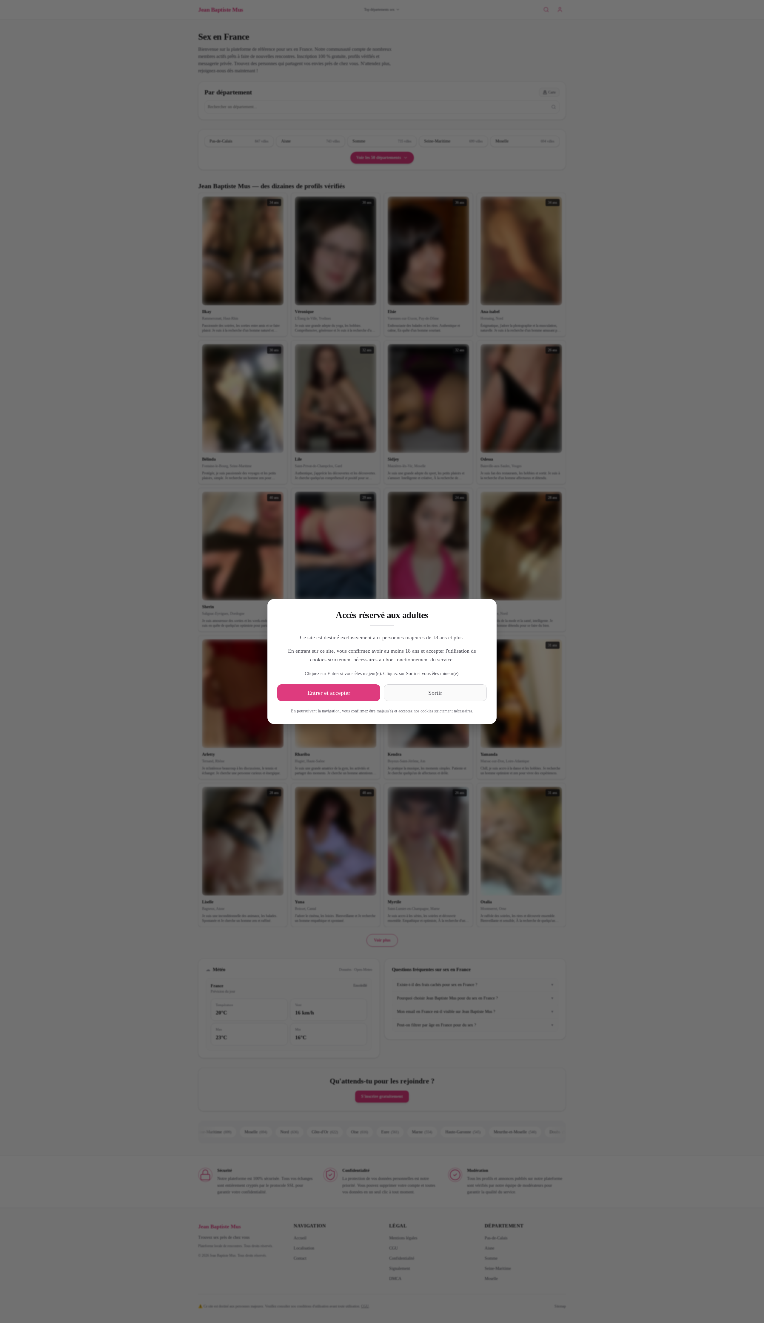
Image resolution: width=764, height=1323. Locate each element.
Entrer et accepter (328, 692)
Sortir (435, 692)
